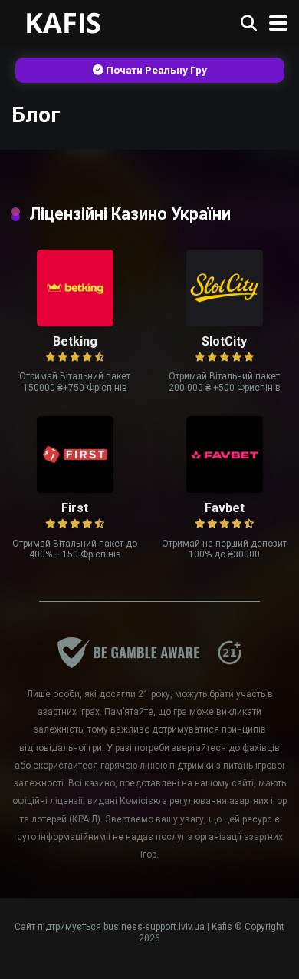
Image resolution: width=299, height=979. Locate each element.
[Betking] (75, 322)
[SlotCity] (224, 322)
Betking (75, 341)
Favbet (225, 508)
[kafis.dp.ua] (78, 21)
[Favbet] (224, 488)
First (74, 508)
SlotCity (224, 341)
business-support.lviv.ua (154, 926)
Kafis (222, 926)
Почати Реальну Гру (155, 70)
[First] (75, 488)
